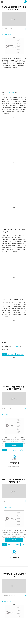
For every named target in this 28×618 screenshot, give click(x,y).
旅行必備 (16, 544)
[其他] (25, 29)
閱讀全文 (14, 445)
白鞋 (23, 544)
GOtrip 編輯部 (5, 28)
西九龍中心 (20, 354)
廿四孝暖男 (11, 92)
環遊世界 (21, 450)
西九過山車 (12, 354)
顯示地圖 (18, 346)
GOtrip (3, 408)
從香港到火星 (12, 450)
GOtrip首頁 (4, 34)
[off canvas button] (2, 2)
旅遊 (9, 34)
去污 (10, 544)
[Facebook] (15, 469)
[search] (4, 2)
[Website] (13, 469)
